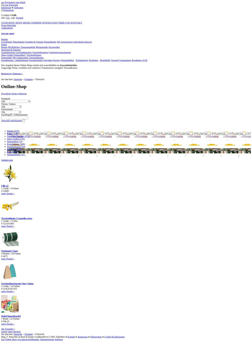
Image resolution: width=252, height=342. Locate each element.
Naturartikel (6, 57)
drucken (17, 331)
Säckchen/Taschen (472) (18, 136)
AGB (144, 60)
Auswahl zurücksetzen (11, 120)
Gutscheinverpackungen (60, 52)
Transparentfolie (27, 47)
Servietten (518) (14, 149)
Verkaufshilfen (67, 60)
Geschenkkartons (40, 52)
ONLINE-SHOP (7, 34)
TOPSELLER (7, 160)
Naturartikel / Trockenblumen (27, 55)
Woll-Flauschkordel (11, 316)
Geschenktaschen (23, 52)
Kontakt (71, 337)
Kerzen (56, 60)
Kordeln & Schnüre (34, 42)
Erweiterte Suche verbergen (14, 93)
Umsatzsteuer (125, 60)
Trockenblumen (36, 57)
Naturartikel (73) (14, 141)
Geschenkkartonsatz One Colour (17, 283)
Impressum (6, 7)
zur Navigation (8, 2)
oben (10, 331)
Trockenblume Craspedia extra (16, 218)
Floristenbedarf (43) (16, 147)
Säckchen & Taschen (11, 50)
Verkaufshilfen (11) (16, 154)
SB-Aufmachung (65, 42)
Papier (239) (12, 133)
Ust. (8, 18)
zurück (4, 331)
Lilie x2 (4, 186)
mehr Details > (8, 193)
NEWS (18, 23)
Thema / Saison (8, 104)
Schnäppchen (82, 60)
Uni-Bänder (6, 42)
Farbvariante (7, 109)
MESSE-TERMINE (32, 23)
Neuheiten (93, 60)
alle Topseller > (8, 329)
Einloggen (18, 7)
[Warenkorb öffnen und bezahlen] (7, 10)
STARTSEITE (8, 23)
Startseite (18, 79)
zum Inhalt (20, 2)
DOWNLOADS (50, 23)
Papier (4, 44)
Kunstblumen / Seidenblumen (14, 60)
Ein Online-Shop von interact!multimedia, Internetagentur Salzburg (32, 339)
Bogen (4, 47)
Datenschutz (96, 337)
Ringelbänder (50, 42)
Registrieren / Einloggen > (12, 74)
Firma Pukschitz (8, 25)
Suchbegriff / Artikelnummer (14, 115)
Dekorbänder (19, 42)
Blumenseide (42, 47)
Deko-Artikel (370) (16, 139)
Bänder (4, 39)
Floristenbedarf (36, 60)
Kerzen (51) (12, 152)
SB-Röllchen (14, 47)
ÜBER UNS (64, 23)
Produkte (28, 79)
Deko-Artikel (7, 55)
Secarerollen (54, 47)
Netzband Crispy (9, 251)
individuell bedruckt (82, 42)
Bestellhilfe (105, 60)
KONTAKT (76, 23)
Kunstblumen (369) (16, 144)
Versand (19, 18)
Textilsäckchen (8, 52)
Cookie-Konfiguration (114, 337)
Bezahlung (137, 60)
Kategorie (5, 98)
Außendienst (7, 28)
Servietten (48, 60)
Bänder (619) (13, 131)
